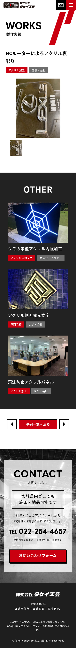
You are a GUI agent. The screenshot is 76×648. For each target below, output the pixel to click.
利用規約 (50, 626)
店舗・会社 (39, 70)
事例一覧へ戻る (38, 424)
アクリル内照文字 (22, 258)
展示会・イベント (51, 258)
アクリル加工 (16, 70)
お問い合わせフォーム (38, 555)
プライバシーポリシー (30, 626)
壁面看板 (16, 324)
